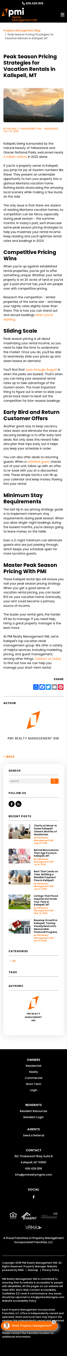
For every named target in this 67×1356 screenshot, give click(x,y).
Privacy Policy (50, 1270)
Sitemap (33, 1270)
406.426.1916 (34, 3)
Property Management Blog (21, 30)
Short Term (33, 1084)
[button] (12, 804)
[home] (19, 15)
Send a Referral (33, 1135)
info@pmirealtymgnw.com (33, 1175)
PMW (21, 1270)
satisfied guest (38, 462)
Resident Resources (33, 1111)
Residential (33, 1066)
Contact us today (48, 659)
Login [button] (33, 1090)
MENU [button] (62, 15)
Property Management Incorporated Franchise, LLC (39, 1240)
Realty (33, 1072)
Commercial (33, 1078)
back (10, 757)
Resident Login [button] (33, 1117)
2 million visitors (15, 157)
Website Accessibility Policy (19, 1301)
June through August (41, 370)
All (13, 961)
